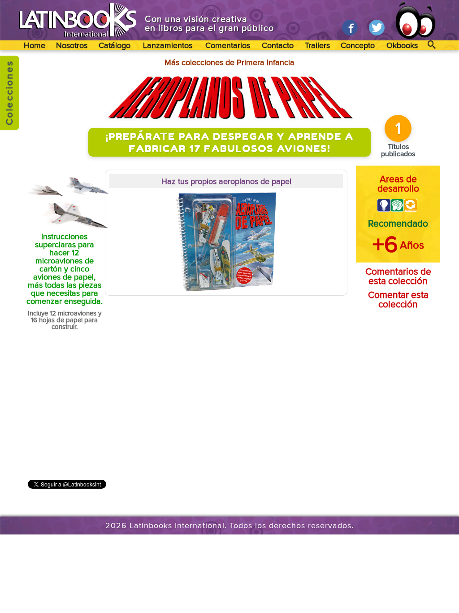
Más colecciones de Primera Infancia (229, 63)
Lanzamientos (167, 46)
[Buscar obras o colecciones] (432, 45)
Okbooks (402, 46)
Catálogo (114, 46)
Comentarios (227, 46)
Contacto (278, 46)
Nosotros (71, 46)
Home (34, 46)
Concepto (358, 46)
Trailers (317, 46)
